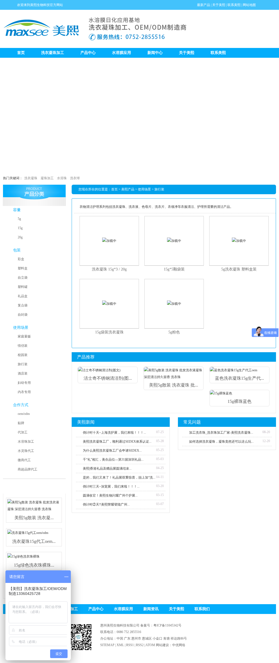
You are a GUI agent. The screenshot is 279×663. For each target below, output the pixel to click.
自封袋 (23, 315)
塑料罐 (23, 287)
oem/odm (24, 414)
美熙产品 (127, 189)
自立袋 (23, 277)
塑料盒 (23, 268)
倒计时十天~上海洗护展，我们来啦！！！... (114, 432)
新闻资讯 (151, 609)
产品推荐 (86, 357)
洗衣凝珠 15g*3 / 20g (109, 269)
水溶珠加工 (26, 441)
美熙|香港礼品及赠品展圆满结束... (107, 468)
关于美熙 (218, 5)
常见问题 (192, 422)
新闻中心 (155, 53)
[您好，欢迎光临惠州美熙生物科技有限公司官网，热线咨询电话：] (139, 115)
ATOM (150, 645)
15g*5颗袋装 (174, 269)
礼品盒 (23, 296)
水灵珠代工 (26, 451)
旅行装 (23, 364)
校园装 (23, 355)
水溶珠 (62, 178)
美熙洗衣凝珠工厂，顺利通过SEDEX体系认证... (117, 441)
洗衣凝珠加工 (52, 53)
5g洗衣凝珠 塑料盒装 (239, 269)
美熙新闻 (86, 422)
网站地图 (249, 5)
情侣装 (23, 346)
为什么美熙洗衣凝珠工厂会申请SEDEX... (112, 450)
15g (20, 228)
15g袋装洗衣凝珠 (109, 332)
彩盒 (21, 259)
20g (20, 237)
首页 (21, 53)
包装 (17, 250)
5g (19, 219)
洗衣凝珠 (30, 178)
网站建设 (162, 645)
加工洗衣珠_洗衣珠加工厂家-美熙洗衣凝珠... (221, 432)
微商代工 (24, 460)
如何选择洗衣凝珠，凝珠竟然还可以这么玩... (221, 441)
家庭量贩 (24, 336)
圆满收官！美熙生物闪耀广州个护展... (110, 495)
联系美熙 (234, 5)
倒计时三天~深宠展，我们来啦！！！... (111, 486)
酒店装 (23, 373)
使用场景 (20, 328)
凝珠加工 (47, 178)
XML (120, 645)
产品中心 (88, 53)
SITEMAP (107, 645)
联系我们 (202, 609)
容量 (17, 210)
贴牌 (21, 423)
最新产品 (203, 5)
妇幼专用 (24, 383)
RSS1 (130, 645)
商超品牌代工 (27, 469)
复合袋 (23, 305)
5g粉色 (174, 332)
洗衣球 (75, 178)
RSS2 (140, 645)
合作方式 (20, 405)
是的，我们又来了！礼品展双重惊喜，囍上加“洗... (119, 477)
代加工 (23, 432)
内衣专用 (24, 392)
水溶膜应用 (121, 53)
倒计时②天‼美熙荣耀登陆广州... (106, 504)
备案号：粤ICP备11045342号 (160, 625)
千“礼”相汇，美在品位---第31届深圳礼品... (113, 459)
